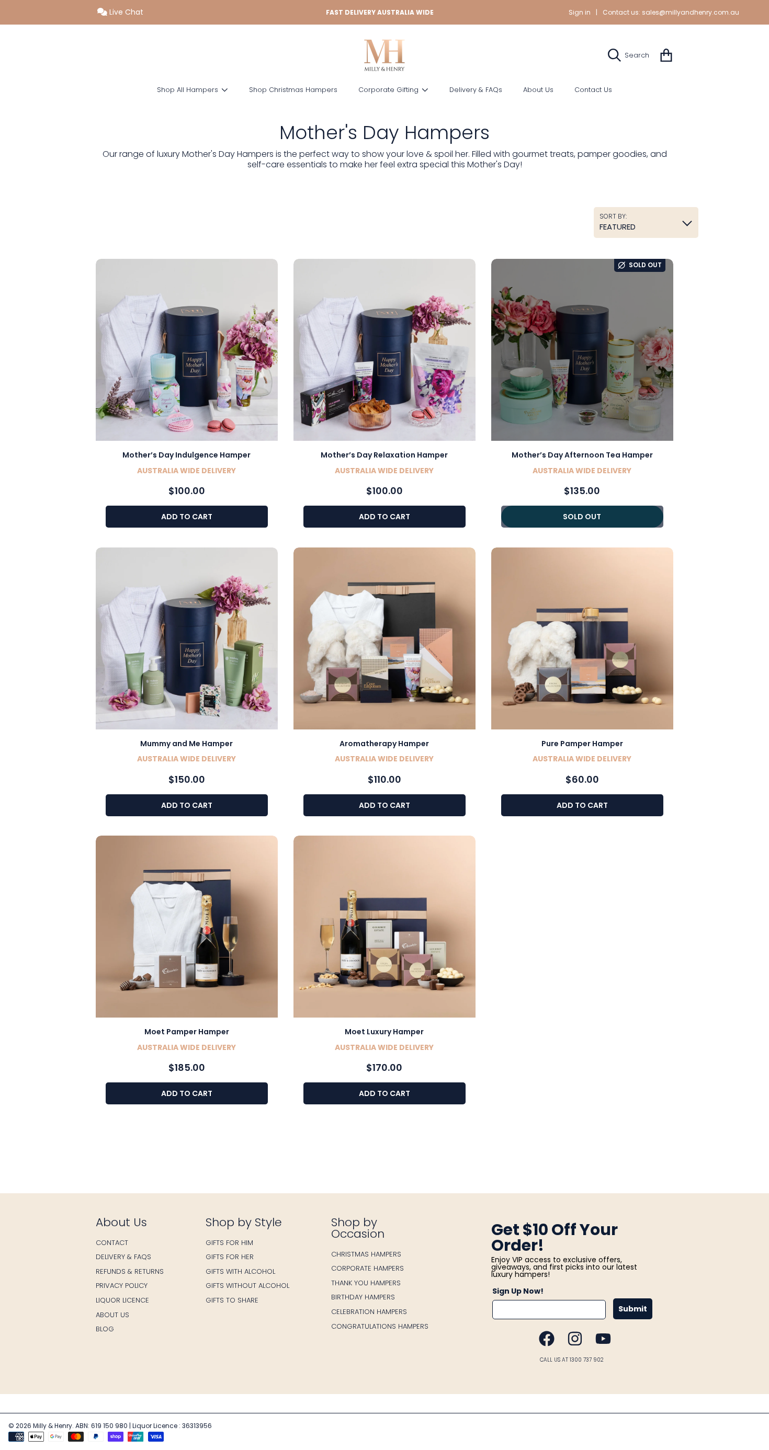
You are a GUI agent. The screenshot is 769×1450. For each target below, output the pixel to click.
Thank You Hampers (366, 1283)
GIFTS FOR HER (230, 1257)
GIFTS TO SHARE (232, 1300)
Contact (112, 1243)
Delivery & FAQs (123, 1257)
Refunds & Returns (130, 1271)
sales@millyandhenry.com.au (690, 12)
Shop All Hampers (188, 89)
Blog (105, 1329)
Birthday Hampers (363, 1297)
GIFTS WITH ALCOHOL (240, 1271)
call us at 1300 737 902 (572, 1360)
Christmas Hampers (366, 1254)
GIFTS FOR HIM (229, 1243)
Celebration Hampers (369, 1312)
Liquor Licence (122, 1300)
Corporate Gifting (389, 89)
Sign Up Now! (518, 1291)
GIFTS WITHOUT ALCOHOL (247, 1286)
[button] (631, 55)
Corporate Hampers (367, 1268)
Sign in (580, 12)
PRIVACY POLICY (122, 1286)
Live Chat (125, 12)
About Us (112, 1315)
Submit (632, 1309)
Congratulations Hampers (379, 1326)
